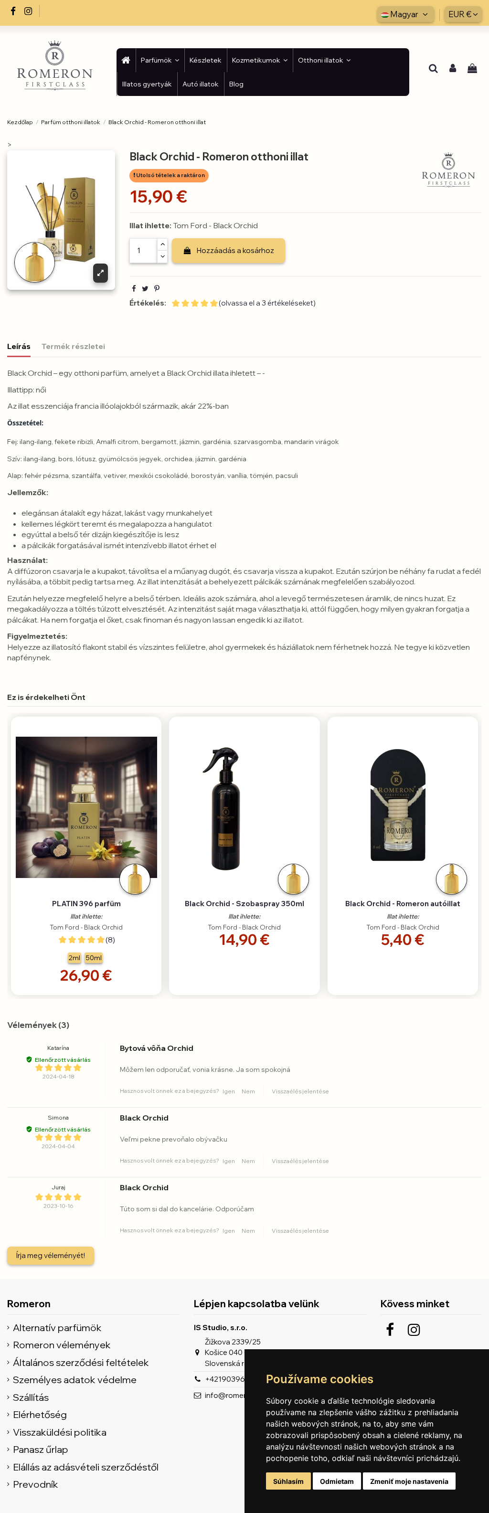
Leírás (19, 346)
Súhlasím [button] (288, 1481)
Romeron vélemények (62, 1345)
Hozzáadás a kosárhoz (235, 250)
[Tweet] (145, 288)
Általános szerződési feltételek (81, 1362)
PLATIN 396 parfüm (86, 903)
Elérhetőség (40, 1414)
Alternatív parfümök (57, 1328)
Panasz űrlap (40, 1449)
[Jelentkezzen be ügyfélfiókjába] (452, 69)
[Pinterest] (156, 288)
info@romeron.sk (234, 1395)
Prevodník (35, 1484)
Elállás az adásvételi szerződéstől (86, 1467)
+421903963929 (234, 1379)
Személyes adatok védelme (75, 1380)
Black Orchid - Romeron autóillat (402, 903)
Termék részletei (73, 346)
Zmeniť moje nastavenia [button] (409, 1481)
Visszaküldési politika (59, 1432)
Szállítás (31, 1397)
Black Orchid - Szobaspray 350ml (244, 903)
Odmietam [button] (337, 1481)
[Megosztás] (134, 288)
